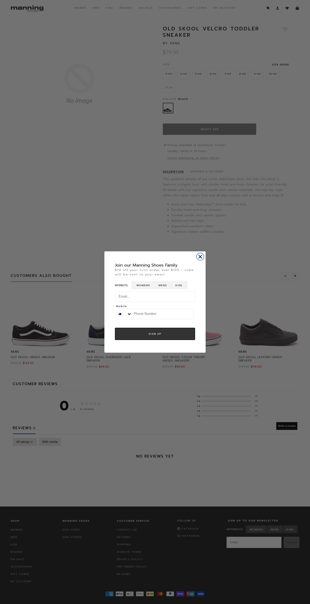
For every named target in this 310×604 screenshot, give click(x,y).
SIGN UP (155, 334)
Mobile (121, 306)
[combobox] (124, 314)
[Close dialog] (200, 256)
